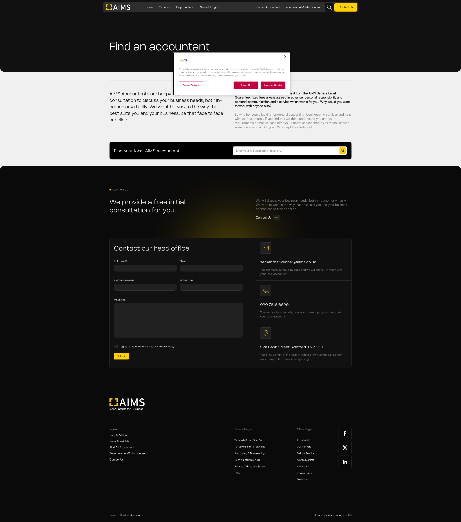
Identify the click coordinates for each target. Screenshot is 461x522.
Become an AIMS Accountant (303, 7)
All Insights (303, 466)
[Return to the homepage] (118, 7)
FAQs (237, 472)
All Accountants (305, 459)
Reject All (245, 85)
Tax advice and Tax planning (249, 446)
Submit (121, 356)
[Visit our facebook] (345, 433)
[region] (231, 73)
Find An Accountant (121, 447)
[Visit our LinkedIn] (345, 461)
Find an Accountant (268, 7)
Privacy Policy (304, 472)
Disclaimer (302, 479)
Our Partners (304, 446)
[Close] (285, 56)
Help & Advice (184, 7)
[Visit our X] (345, 447)
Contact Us (116, 459)
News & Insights (210, 7)
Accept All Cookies (273, 85)
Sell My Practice (305, 453)
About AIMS (303, 440)
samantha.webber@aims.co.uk (288, 262)
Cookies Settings (191, 85)
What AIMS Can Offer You (248, 440)
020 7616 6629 (274, 305)
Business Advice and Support (250, 466)
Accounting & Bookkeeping (249, 453)
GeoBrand (135, 514)
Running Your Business (247, 459)
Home (149, 7)
